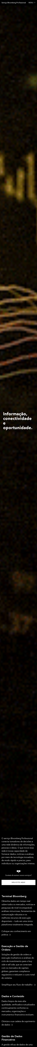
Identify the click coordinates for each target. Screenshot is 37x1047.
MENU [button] (31, 3)
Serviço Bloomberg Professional (14, 3)
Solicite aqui (18, 882)
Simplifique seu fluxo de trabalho (17, 984)
